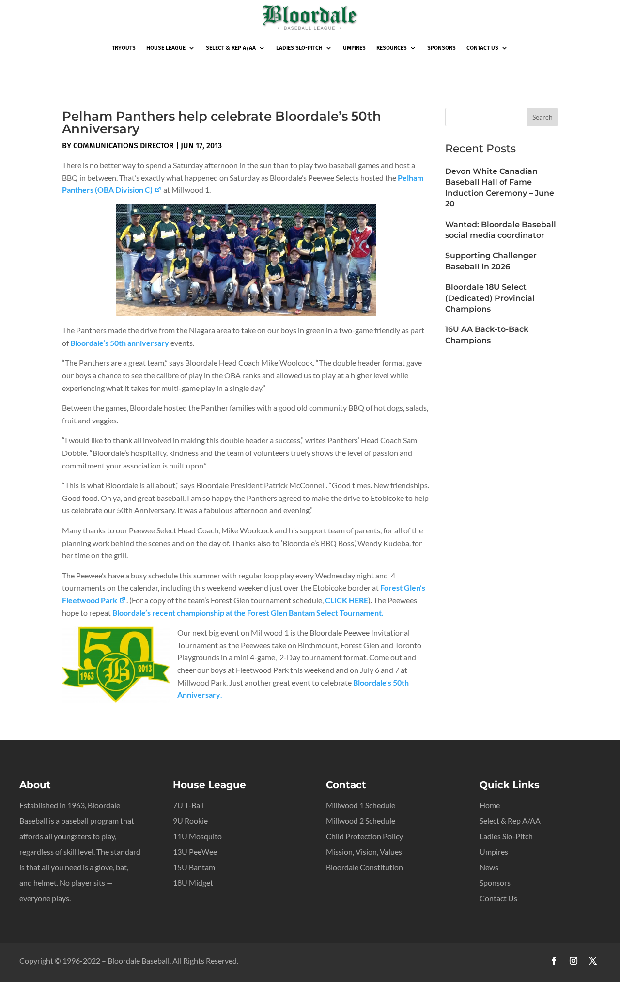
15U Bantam (194, 867)
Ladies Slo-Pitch (299, 47)
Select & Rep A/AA (231, 47)
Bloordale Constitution (364, 867)
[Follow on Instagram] (573, 960)
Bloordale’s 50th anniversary (120, 342)
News (489, 867)
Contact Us (482, 47)
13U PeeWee (195, 851)
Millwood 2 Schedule (360, 820)
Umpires (354, 47)
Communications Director (123, 145)
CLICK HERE (346, 600)
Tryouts (124, 47)
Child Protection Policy (364, 836)
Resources (391, 47)
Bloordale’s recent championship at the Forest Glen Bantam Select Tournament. (248, 612)
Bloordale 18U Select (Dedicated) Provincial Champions (490, 297)
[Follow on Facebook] (554, 960)
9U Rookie (190, 820)
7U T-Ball (188, 805)
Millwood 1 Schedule (360, 805)
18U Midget (193, 882)
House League (166, 47)
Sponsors (441, 47)
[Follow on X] (593, 960)
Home (490, 805)
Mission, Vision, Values (364, 851)
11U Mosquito (197, 836)
